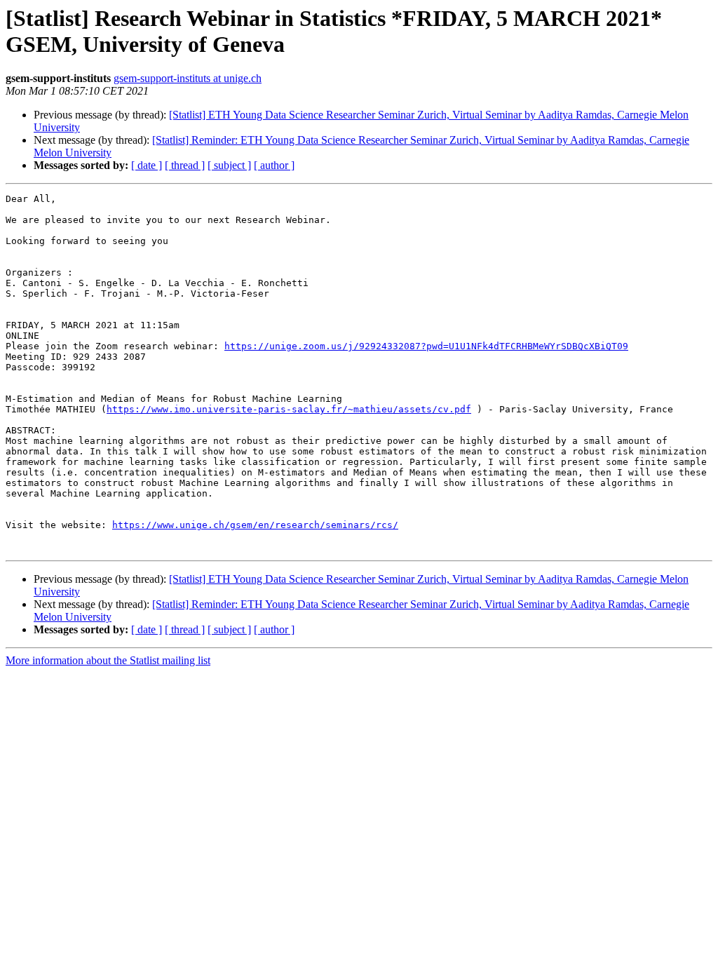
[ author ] (274, 165)
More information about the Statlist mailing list (108, 660)
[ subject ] (229, 165)
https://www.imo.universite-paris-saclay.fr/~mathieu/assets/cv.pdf (289, 409)
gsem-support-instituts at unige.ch (188, 78)
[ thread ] (185, 165)
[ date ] (146, 165)
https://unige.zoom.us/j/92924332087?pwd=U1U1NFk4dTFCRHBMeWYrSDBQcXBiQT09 (426, 346)
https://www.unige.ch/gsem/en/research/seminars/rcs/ (255, 525)
